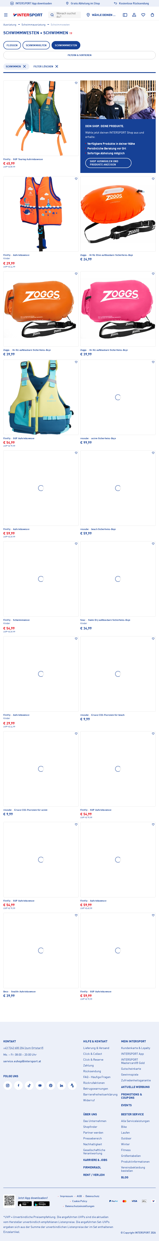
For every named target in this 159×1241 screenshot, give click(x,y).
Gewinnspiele (129, 1074)
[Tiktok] (29, 1085)
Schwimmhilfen (36, 45)
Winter (125, 1144)
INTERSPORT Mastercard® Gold (133, 1061)
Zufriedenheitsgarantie (136, 1080)
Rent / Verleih (94, 1175)
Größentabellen (131, 1155)
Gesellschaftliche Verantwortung (94, 1151)
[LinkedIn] (61, 1085)
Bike (124, 1126)
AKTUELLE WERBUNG (135, 1087)
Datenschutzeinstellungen (79, 1206)
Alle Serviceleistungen (135, 1121)
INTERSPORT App (132, 1053)
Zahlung (88, 1065)
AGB (79, 1196)
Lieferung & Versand (96, 1048)
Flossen (12, 45)
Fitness (126, 1150)
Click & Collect (92, 1053)
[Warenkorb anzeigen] (152, 14)
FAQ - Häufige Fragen (97, 1077)
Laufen (125, 1132)
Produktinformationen (135, 1161)
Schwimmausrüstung (34, 24)
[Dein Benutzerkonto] (134, 14)
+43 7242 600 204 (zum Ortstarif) (23, 1048)
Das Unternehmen (94, 1121)
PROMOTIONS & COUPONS (131, 1096)
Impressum (66, 1196)
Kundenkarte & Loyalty (135, 1048)
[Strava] (72, 1085)
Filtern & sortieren (80, 55)
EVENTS (126, 1105)
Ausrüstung (9, 24)
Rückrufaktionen (94, 1082)
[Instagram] (7, 1085)
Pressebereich (92, 1138)
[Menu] (5, 14)
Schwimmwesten (66, 45)
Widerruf (89, 1100)
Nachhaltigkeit (92, 1144)
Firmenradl (92, 1167)
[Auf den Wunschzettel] (76, 82)
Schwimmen (13, 66)
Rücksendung (92, 1071)
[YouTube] (40, 1085)
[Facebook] (18, 1085)
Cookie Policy (79, 1201)
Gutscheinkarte (131, 1068)
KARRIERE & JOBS (95, 1160)
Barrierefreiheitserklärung (100, 1094)
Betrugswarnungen (95, 1088)
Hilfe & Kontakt (95, 1041)
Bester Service (132, 1114)
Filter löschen (43, 66)
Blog (125, 1177)
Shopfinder (90, 1126)
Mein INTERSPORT (133, 1041)
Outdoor (126, 1138)
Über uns (90, 1114)
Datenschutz (92, 1196)
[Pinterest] (50, 1085)
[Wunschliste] (143, 14)
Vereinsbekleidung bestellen (133, 1169)
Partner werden (93, 1132)
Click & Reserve (93, 1059)
